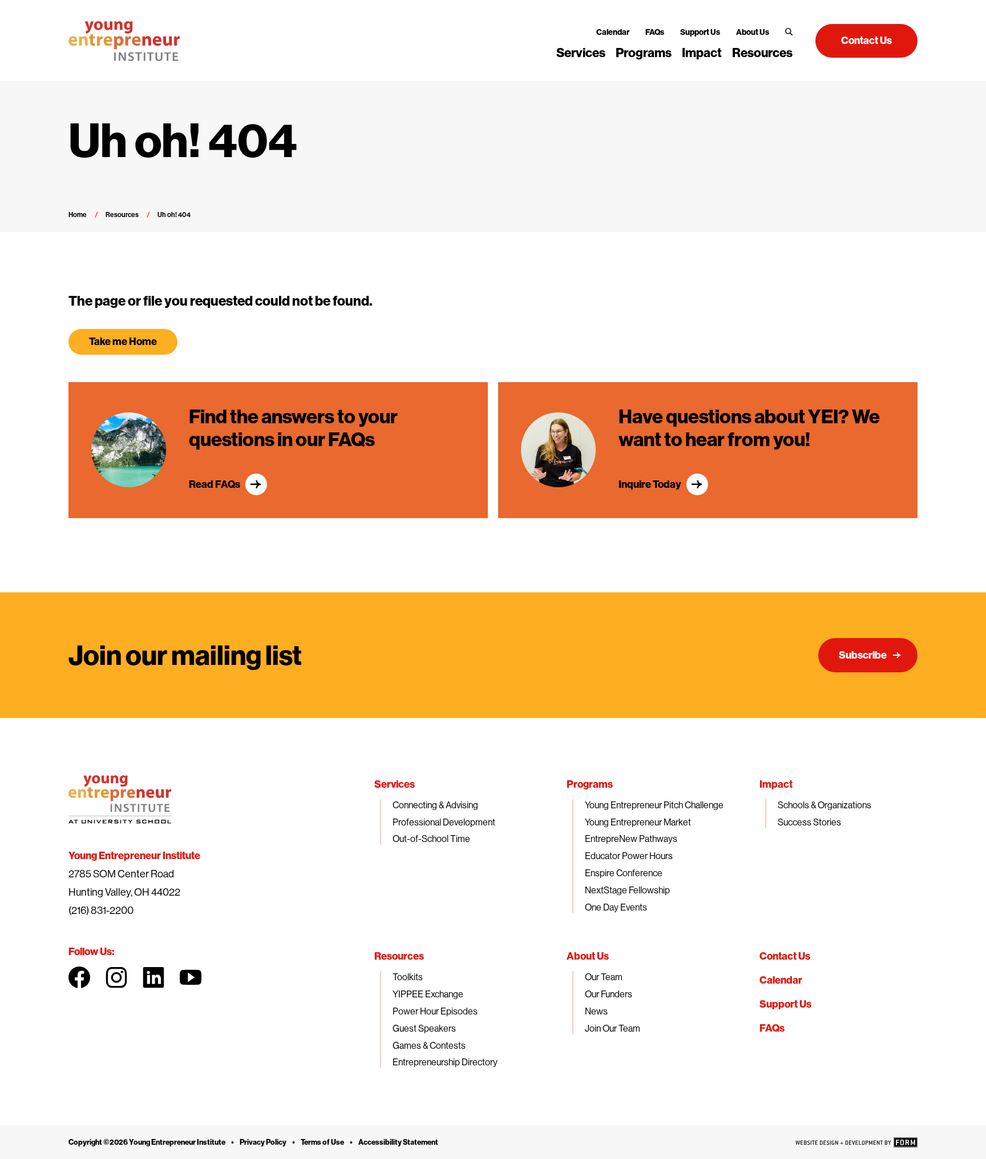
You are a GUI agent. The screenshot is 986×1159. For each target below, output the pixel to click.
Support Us (700, 32)
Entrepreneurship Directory (445, 1062)
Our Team (604, 976)
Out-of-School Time (431, 838)
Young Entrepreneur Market (638, 822)
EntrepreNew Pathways (631, 838)
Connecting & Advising (435, 805)
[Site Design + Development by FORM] (856, 1142)
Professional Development (444, 822)
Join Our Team (612, 1028)
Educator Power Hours (629, 855)
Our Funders (608, 994)
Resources (762, 53)
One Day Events (616, 907)
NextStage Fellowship (627, 890)
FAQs (654, 32)
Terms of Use (322, 1141)
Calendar (612, 32)
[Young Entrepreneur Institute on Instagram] (116, 977)
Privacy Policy (263, 1141)
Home (77, 215)
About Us (752, 32)
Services (580, 53)
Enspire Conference (623, 873)
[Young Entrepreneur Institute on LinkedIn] (153, 977)
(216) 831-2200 (101, 910)
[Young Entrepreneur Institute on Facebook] (79, 977)
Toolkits (408, 976)
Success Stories (809, 822)
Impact (702, 53)
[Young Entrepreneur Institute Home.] (124, 41)
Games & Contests (429, 1045)
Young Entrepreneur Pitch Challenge (654, 805)
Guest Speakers (424, 1028)
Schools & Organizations (824, 805)
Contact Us (784, 956)
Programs (644, 53)
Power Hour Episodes (435, 1011)
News (596, 1011)
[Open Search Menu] (789, 32)
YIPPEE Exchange (428, 994)
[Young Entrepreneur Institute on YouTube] (190, 977)
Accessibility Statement (398, 1141)
